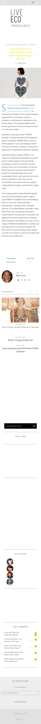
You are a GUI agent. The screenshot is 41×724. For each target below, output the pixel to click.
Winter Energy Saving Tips (20, 338)
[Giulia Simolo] (20, 561)
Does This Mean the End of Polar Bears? (12, 646)
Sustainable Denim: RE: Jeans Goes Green (13, 653)
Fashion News (23, 45)
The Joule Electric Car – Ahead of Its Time (13, 640)
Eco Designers (9, 45)
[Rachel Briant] (20, 575)
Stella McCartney (13, 105)
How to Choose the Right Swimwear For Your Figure (20, 327)
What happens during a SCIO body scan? (14, 660)
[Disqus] (20, 390)
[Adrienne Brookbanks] (20, 568)
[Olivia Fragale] (20, 582)
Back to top (19, 719)
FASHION (16, 45)
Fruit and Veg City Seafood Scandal (11, 633)
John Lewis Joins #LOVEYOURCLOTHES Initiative (20, 348)
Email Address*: (20, 687)
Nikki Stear (22, 63)
